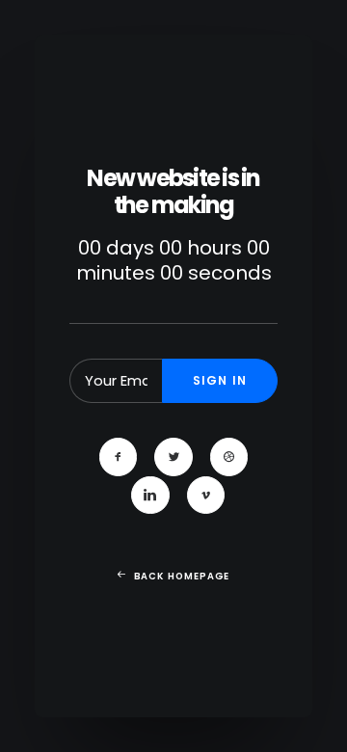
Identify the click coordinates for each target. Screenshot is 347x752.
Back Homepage (182, 576)
